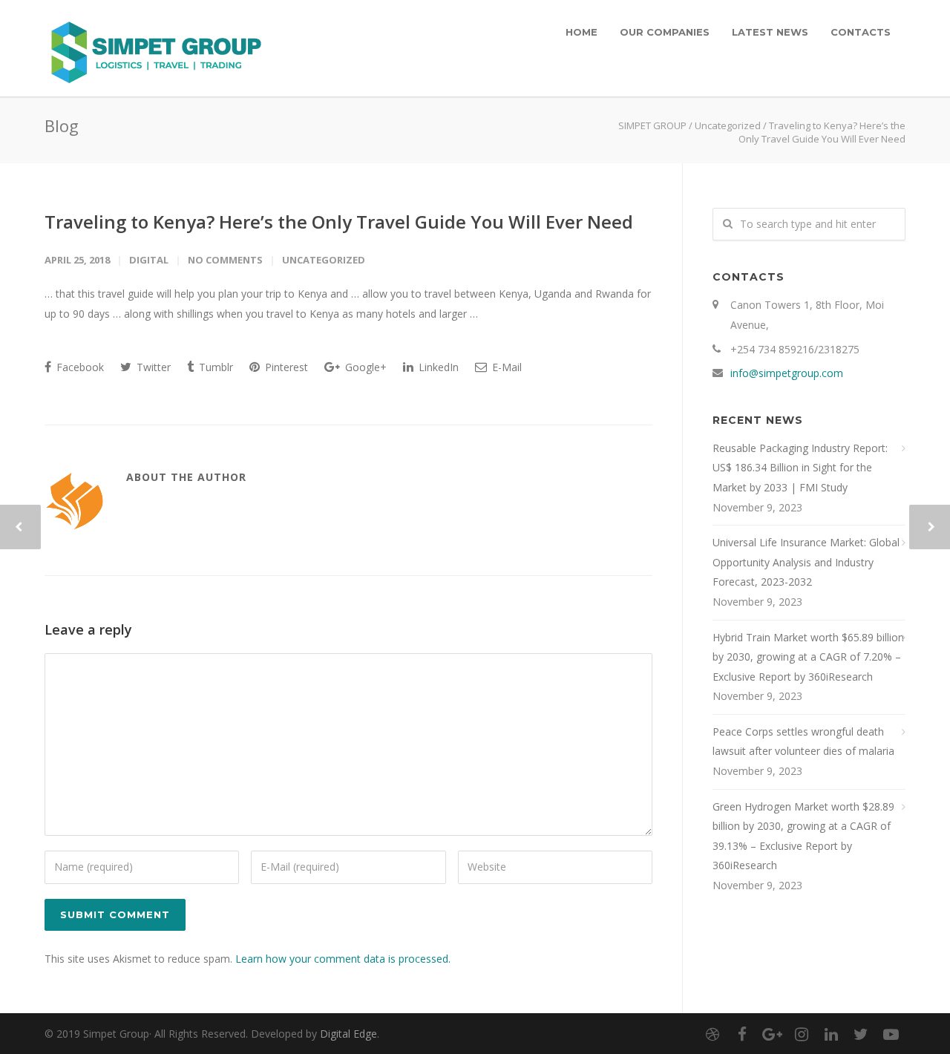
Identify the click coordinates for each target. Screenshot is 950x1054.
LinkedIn (437, 367)
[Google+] (772, 1034)
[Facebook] (742, 1034)
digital (148, 259)
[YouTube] (890, 1034)
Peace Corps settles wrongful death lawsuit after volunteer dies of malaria (803, 741)
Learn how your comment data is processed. (343, 959)
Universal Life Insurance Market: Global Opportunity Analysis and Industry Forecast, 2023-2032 (806, 562)
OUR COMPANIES (665, 32)
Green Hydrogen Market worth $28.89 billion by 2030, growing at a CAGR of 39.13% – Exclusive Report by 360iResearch (803, 836)
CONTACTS (861, 32)
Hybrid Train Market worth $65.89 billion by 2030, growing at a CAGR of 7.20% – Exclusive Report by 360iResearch (808, 657)
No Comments (225, 259)
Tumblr (214, 367)
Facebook (78, 367)
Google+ (364, 367)
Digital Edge (348, 1034)
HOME (581, 32)
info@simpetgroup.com (786, 373)
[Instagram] (801, 1034)
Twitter (152, 367)
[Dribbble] (712, 1034)
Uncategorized (728, 125)
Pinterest (285, 367)
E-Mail (505, 367)
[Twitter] (861, 1034)
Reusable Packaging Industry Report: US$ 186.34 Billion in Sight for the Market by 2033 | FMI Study (800, 467)
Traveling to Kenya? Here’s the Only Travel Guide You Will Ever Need (339, 221)
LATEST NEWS (770, 32)
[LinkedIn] (831, 1034)
